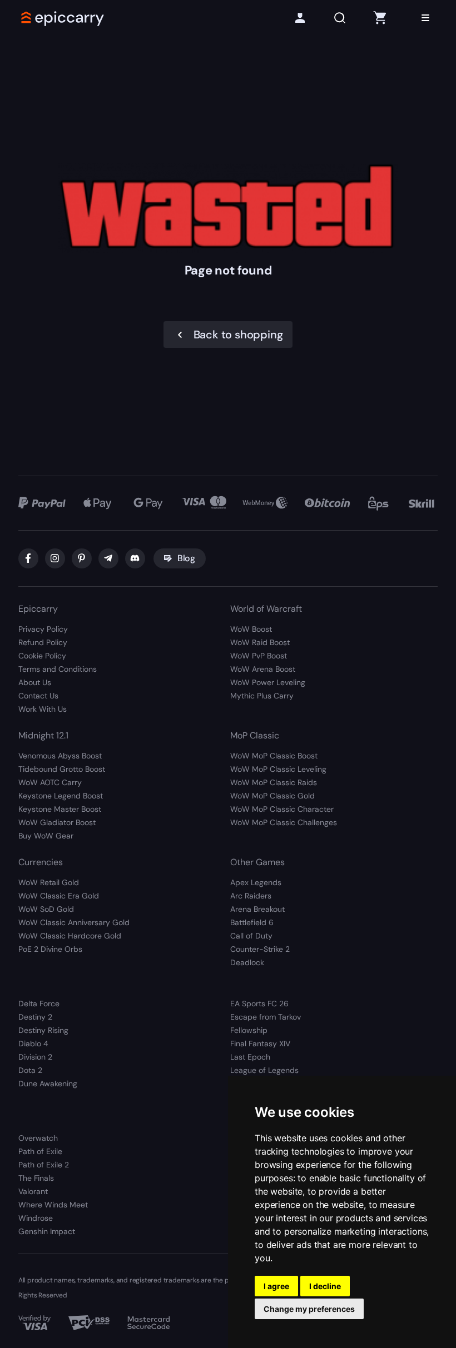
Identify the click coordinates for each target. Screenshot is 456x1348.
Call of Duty (251, 936)
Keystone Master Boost (59, 809)
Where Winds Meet (53, 1205)
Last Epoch (250, 1057)
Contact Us (38, 696)
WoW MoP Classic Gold (272, 796)
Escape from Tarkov (265, 1017)
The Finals (36, 1178)
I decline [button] (325, 1286)
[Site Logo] (62, 17)
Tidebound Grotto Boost (61, 769)
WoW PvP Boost (258, 656)
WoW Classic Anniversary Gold (74, 922)
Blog (186, 558)
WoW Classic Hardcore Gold (69, 936)
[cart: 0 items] (379, 18)
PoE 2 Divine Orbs (50, 949)
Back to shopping (238, 334)
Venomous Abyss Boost (60, 756)
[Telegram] (108, 558)
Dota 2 (30, 1070)
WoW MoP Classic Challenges (283, 822)
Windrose (35, 1218)
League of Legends (264, 1070)
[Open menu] (425, 18)
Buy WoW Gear (45, 836)
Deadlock (247, 962)
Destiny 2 (35, 1017)
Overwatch (38, 1138)
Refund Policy (42, 642)
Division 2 (35, 1057)
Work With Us (42, 709)
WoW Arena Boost (262, 669)
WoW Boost (251, 629)
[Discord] (135, 558)
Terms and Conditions (57, 669)
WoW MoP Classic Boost (274, 756)
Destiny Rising (43, 1030)
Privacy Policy (43, 629)
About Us (34, 682)
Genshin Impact (46, 1231)
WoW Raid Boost (260, 642)
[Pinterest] (82, 558)
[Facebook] (28, 558)
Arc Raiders (250, 896)
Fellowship (248, 1030)
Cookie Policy (42, 656)
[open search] (339, 18)
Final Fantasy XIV (260, 1044)
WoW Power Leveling (267, 682)
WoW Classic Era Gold (58, 896)
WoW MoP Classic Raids (273, 782)
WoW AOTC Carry (50, 782)
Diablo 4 (33, 1044)
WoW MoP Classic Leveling (278, 769)
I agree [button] (276, 1286)
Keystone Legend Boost (60, 796)
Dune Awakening (47, 1084)
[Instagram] (55, 558)
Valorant (33, 1191)
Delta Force (39, 1003)
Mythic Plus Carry (262, 696)
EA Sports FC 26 (259, 1003)
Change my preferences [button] (309, 1309)
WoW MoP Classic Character (282, 809)
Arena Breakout (257, 909)
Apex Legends (255, 882)
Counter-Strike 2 (260, 949)
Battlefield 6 (252, 922)
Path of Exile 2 (43, 1165)
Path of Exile (40, 1151)
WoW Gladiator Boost (57, 822)
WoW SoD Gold (46, 909)
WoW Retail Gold (48, 882)
